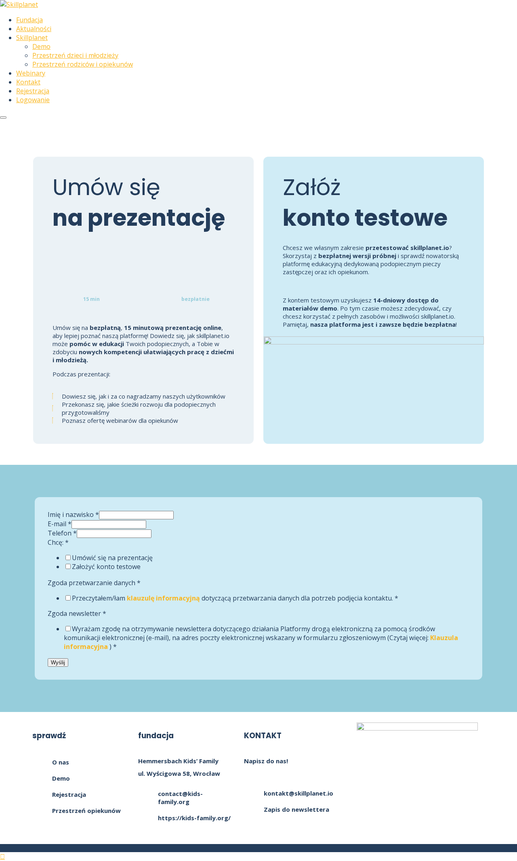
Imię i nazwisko (73, 514)
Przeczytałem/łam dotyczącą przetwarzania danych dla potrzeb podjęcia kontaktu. (235, 598)
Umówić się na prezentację (112, 557)
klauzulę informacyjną (163, 598)
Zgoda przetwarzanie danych (94, 582)
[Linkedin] (462, 777)
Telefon (62, 533)
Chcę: (58, 542)
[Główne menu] (3, 117)
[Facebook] (372, 777)
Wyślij (58, 662)
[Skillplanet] (19, 4)
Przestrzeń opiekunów (86, 810)
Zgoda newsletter (77, 613)
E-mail (59, 523)
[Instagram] (417, 777)
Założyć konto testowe (106, 566)
